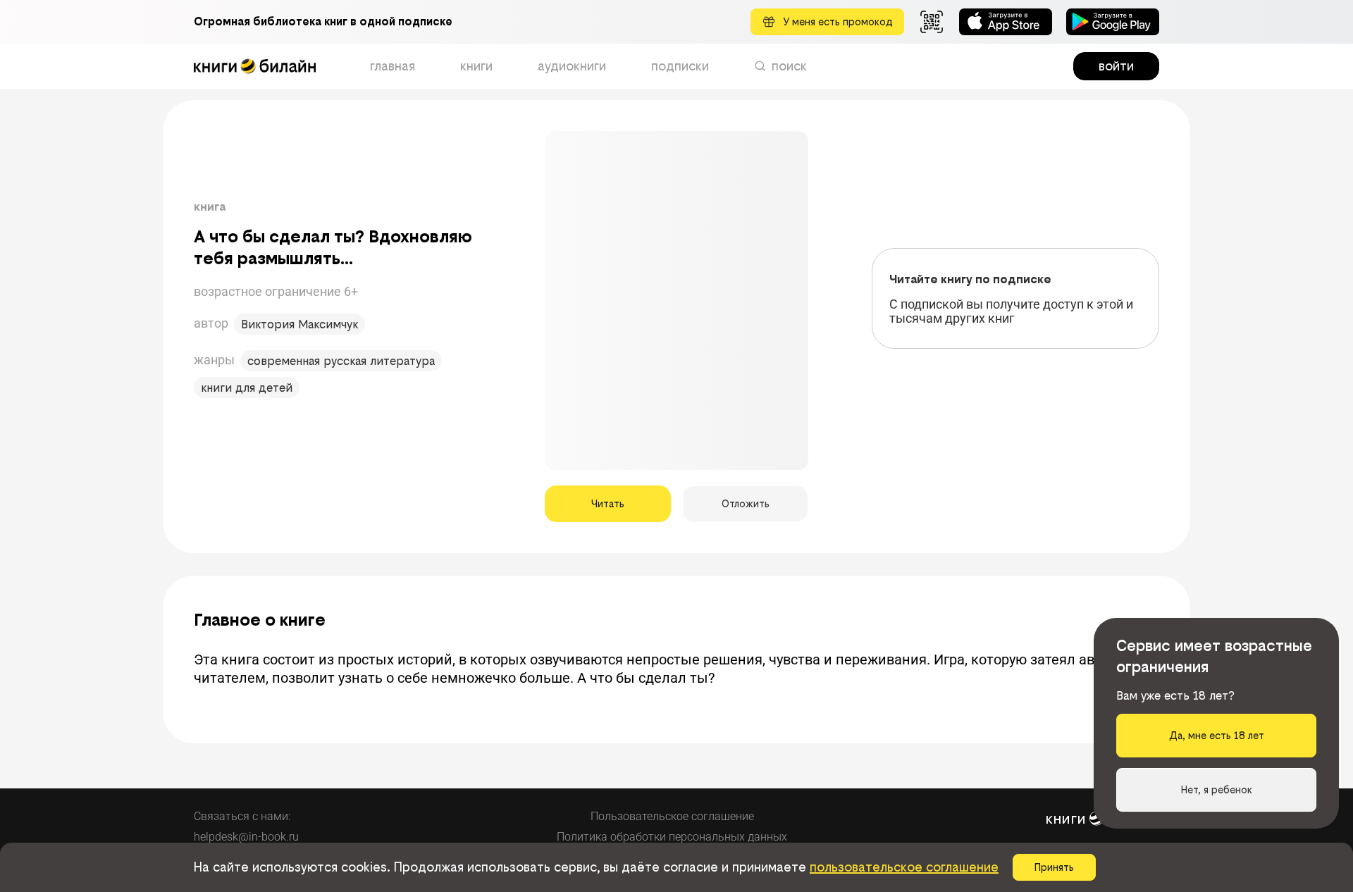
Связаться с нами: (242, 816)
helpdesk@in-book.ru (246, 836)
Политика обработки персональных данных (672, 836)
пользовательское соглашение (904, 867)
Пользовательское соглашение (672, 816)
